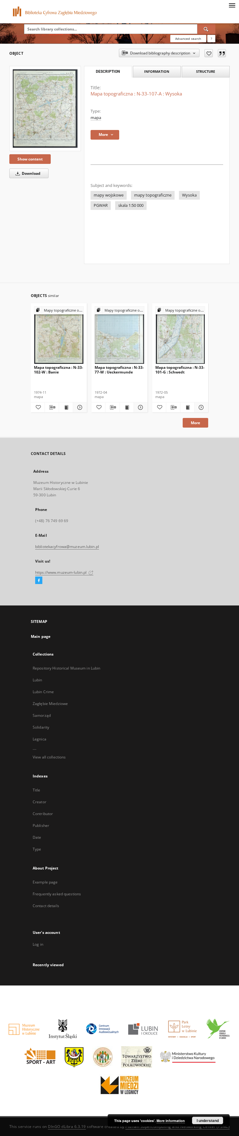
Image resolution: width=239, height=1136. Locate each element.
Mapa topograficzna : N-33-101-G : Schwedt (179, 369)
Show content (30, 159)
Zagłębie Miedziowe (50, 703)
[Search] (206, 29)
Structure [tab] (205, 71)
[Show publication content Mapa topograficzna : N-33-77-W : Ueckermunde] (127, 407)
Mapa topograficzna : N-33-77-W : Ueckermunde (119, 369)
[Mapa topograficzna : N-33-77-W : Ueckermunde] (119, 335)
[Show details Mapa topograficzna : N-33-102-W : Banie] (79, 407)
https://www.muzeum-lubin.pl (61, 572)
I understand (208, 1120)
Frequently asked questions (57, 894)
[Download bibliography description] (52, 407)
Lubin (37, 680)
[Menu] (231, 5)
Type (37, 849)
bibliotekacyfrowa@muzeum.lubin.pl (67, 546)
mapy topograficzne (152, 195)
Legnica (39, 739)
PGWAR (101, 205)
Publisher (41, 825)
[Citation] (222, 53)
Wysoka (189, 195)
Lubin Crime (43, 691)
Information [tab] (156, 71)
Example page (45, 882)
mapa (96, 117)
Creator (39, 801)
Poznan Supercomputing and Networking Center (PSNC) (177, 1126)
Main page (40, 636)
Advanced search (188, 38)
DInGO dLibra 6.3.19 (67, 1126)
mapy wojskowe (109, 195)
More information (171, 1120)
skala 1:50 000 (130, 205)
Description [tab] (108, 71)
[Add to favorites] (208, 53)
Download (30, 173)
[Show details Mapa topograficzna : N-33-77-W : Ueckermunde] (140, 407)
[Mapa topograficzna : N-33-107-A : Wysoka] (45, 108)
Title (36, 790)
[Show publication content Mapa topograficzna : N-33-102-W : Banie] (66, 407)
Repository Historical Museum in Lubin (66, 668)
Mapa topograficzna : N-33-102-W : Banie (58, 369)
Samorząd (42, 715)
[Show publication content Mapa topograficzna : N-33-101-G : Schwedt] (187, 407)
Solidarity (41, 727)
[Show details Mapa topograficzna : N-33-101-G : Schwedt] (200, 407)
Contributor (43, 813)
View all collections (49, 757)
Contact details (46, 905)
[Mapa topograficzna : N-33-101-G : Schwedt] (180, 335)
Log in (38, 944)
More (195, 422)
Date (37, 837)
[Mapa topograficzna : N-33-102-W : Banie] (58, 335)
